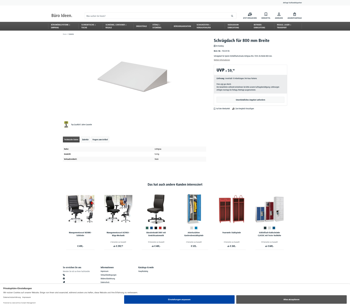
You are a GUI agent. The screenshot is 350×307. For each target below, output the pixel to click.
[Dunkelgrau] (164, 228)
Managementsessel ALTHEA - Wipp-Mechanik (118, 234)
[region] (134, 77)
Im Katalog (220, 46)
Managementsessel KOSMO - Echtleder (80, 234)
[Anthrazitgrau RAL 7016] (265, 228)
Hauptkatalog (143, 271)
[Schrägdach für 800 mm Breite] (134, 77)
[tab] (71, 139)
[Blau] (151, 228)
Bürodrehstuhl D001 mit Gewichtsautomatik (156, 234)
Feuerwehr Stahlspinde (231, 232)
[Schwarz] (156, 228)
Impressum (104, 271)
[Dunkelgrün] (147, 228)
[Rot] (160, 228)
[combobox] (156, 16)
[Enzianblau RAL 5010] (273, 228)
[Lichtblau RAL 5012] (196, 228)
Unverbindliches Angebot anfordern (250, 100)
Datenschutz (105, 282)
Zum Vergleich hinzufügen (244, 108)
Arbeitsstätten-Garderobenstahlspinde (193, 234)
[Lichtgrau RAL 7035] (191, 228)
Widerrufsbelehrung (108, 279)
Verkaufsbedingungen (108, 275)
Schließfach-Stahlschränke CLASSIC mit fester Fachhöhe (269, 234)
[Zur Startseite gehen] (61, 15)
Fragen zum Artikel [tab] (100, 139)
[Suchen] (232, 16)
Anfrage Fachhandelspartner (292, 3)
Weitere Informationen (222, 60)
